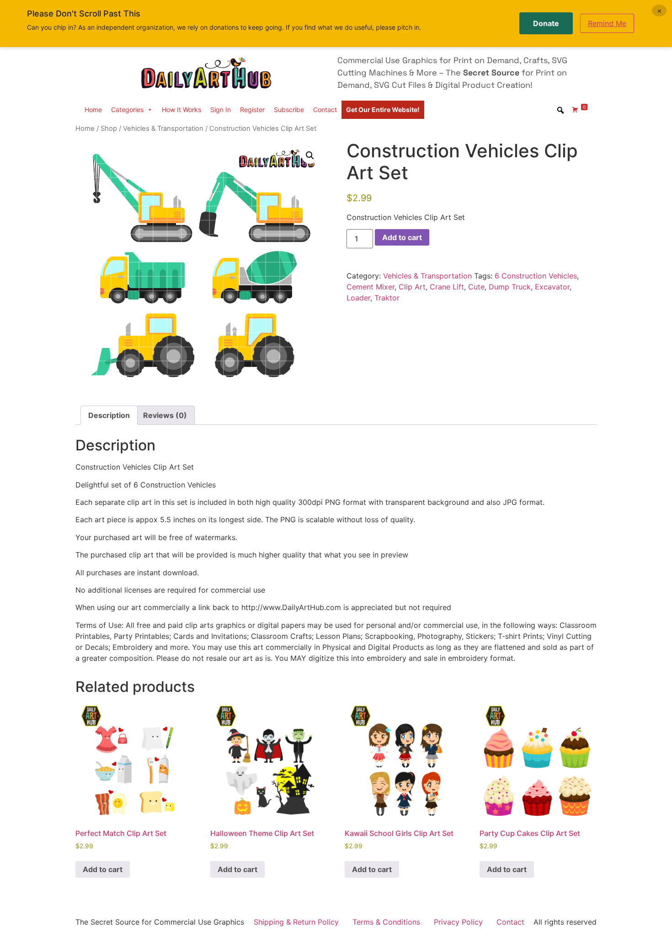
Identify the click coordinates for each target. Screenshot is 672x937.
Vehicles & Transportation (163, 128)
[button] (310, 155)
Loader (358, 297)
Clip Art (412, 286)
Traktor (387, 297)
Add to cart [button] (103, 869)
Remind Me (607, 23)
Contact (325, 109)
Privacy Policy (458, 921)
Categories (127, 109)
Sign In (220, 109)
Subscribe (289, 109)
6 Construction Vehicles (536, 275)
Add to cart (402, 237)
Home (93, 109)
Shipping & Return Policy (296, 921)
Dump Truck (510, 286)
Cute (476, 286)
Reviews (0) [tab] (165, 415)
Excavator (552, 286)
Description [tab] (109, 415)
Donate (546, 23)
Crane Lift (447, 286)
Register (252, 109)
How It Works (181, 109)
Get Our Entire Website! (383, 109)
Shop (109, 128)
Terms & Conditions (386, 921)
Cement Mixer (371, 286)
